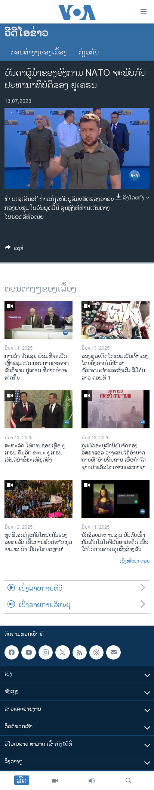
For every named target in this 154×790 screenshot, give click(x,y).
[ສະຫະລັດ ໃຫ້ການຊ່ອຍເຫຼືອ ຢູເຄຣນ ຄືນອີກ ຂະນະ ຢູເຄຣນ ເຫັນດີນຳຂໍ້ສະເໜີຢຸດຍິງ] (38, 409)
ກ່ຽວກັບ (89, 52)
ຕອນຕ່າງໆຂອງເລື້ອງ (38, 52)
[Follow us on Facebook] (11, 652)
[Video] (55, 780)
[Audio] (91, 780)
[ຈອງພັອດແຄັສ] (113, 652)
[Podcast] (96, 652)
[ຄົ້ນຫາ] (128, 780)
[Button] (14, 249)
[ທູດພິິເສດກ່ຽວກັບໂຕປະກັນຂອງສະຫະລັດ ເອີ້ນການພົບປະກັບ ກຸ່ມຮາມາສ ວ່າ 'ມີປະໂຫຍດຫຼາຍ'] (38, 499)
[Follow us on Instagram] (45, 652)
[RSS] (80, 652)
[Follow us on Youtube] (28, 652)
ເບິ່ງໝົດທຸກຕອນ (135, 561)
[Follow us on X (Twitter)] (62, 652)
